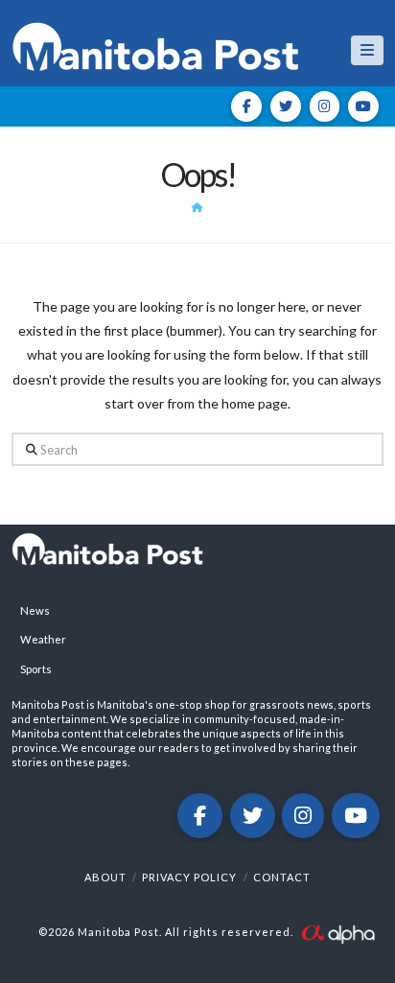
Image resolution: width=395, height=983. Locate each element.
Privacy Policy (189, 877)
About (105, 877)
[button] (367, 50)
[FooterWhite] (337, 931)
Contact (282, 877)
